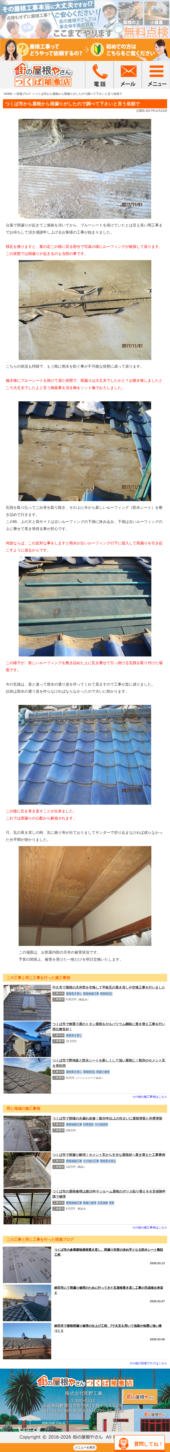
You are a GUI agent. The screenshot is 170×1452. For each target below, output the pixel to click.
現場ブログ (23, 93)
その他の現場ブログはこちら (148, 1363)
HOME (8, 93)
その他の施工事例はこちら (149, 1096)
